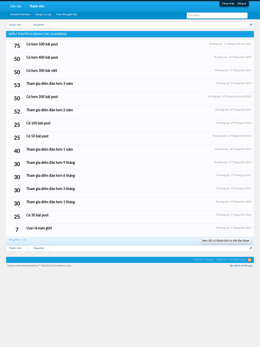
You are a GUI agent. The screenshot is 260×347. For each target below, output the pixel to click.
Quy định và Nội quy (241, 265)
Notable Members (20, 14)
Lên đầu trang (237, 259)
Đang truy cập (43, 14)
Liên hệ (198, 259)
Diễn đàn (16, 6)
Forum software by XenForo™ (39, 265)
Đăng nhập (228, 3)
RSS (249, 260)
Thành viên (36, 6)
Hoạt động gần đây (66, 14)
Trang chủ (221, 259)
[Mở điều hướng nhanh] (250, 25)
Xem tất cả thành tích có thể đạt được (226, 240)
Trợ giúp (209, 259)
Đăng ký (241, 3)
